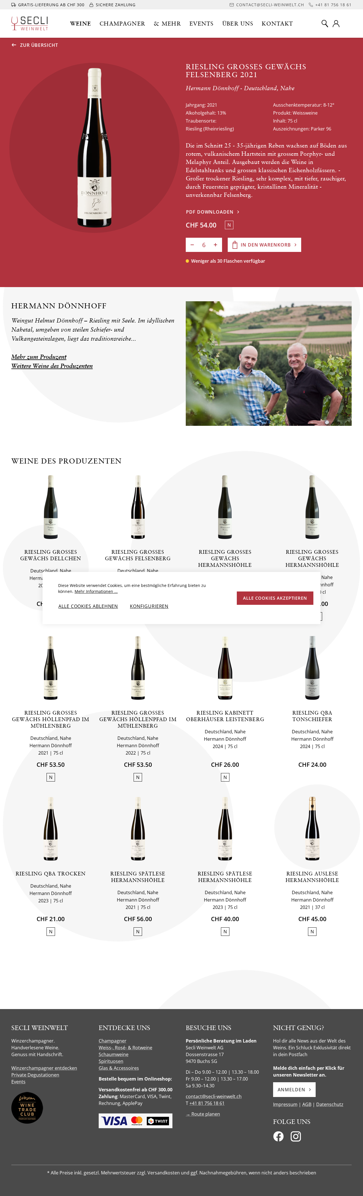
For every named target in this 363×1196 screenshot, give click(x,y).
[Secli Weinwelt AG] (29, 23)
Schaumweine (113, 1054)
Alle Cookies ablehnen (88, 606)
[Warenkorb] (348, 23)
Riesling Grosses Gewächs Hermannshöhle (225, 558)
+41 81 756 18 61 (207, 1103)
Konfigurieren (149, 606)
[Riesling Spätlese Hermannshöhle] (138, 829)
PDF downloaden (210, 212)
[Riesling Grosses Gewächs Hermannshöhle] (225, 507)
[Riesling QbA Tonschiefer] (312, 668)
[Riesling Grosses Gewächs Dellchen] (50, 507)
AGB (306, 1104)
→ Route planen (203, 1114)
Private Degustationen (35, 1075)
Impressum (285, 1104)
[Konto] (336, 23)
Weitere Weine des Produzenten (52, 365)
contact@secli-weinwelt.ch (214, 1096)
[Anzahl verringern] (192, 245)
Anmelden (291, 1089)
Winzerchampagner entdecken (44, 1068)
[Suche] (324, 23)
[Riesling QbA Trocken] (50, 829)
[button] (80, 23)
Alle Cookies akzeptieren (275, 598)
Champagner (112, 1041)
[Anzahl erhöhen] (215, 245)
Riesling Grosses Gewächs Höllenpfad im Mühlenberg (50, 719)
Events (18, 1082)
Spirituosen (111, 1061)
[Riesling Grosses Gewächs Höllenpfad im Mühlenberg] (50, 668)
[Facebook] (278, 1138)
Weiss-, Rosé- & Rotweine (125, 1048)
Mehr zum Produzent (38, 356)
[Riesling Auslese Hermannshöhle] (312, 829)
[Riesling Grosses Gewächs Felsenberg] (138, 507)
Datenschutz (329, 1104)
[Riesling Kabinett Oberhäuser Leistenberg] (225, 668)
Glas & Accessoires (119, 1068)
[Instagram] (295, 1138)
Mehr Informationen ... (96, 591)
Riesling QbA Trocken (51, 874)
